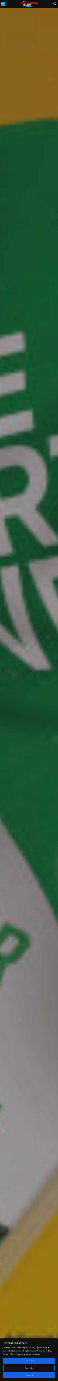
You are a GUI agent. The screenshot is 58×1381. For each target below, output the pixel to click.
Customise (29, 1368)
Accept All (29, 1360)
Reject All (29, 1375)
